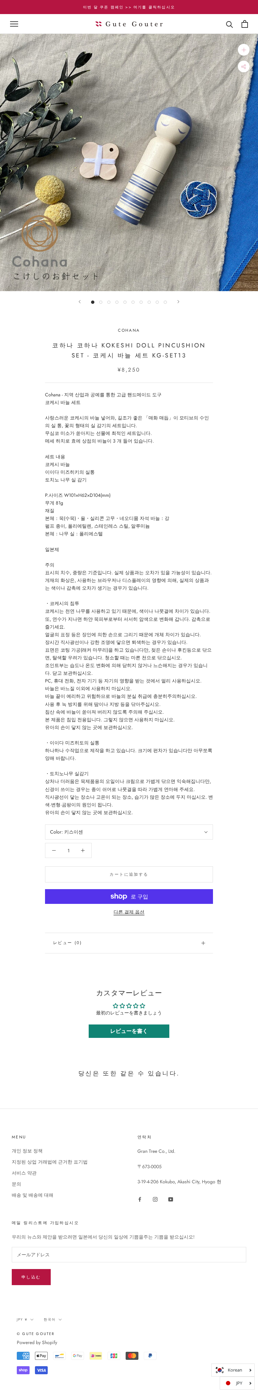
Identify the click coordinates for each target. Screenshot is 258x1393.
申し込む (31, 1277)
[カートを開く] (245, 24)
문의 (16, 1184)
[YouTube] (170, 1199)
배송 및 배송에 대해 (32, 1195)
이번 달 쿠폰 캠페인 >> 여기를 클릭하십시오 (129, 7)
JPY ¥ (22, 1319)
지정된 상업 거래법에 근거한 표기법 (50, 1161)
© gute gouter (36, 1333)
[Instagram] (155, 1199)
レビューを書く (129, 1031)
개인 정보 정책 (27, 1150)
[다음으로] (178, 301)
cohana (129, 330)
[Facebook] (139, 1199)
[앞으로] (80, 301)
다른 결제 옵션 (129, 912)
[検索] (229, 23)
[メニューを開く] (14, 24)
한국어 (50, 1319)
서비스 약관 (24, 1173)
